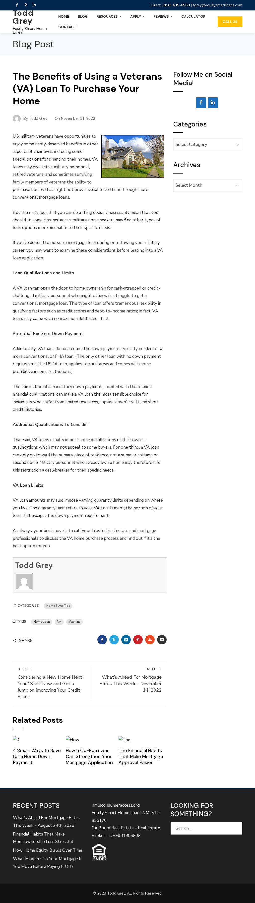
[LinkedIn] (213, 102)
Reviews (161, 16)
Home (63, 16)
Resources (107, 16)
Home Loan (42, 622)
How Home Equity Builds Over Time (47, 850)
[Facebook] (201, 102)
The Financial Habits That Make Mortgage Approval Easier (141, 756)
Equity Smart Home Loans (30, 30)
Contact (67, 27)
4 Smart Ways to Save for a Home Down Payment (37, 756)
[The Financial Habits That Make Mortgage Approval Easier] (124, 740)
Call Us (230, 21)
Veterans (74, 622)
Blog (83, 16)
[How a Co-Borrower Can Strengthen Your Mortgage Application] (72, 740)
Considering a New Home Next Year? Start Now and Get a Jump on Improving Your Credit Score (50, 683)
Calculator (193, 16)
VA (59, 622)
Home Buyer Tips (58, 606)
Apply (135, 16)
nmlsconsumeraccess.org (116, 805)
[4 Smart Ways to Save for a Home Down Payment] (16, 740)
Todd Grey (23, 17)
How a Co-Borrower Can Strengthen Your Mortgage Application (89, 756)
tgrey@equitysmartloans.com (217, 4)
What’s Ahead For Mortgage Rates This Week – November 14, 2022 (130, 680)
